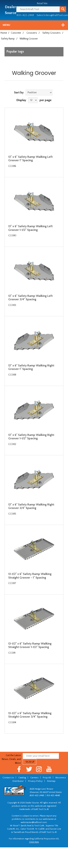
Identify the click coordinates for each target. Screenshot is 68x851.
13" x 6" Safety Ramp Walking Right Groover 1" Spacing (31, 367)
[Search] (63, 9)
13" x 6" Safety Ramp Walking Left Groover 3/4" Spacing (30, 297)
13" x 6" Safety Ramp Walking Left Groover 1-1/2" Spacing (30, 228)
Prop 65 (47, 777)
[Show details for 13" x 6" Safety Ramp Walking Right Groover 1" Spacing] (34, 340)
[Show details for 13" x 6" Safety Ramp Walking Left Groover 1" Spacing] (34, 131)
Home (4, 32)
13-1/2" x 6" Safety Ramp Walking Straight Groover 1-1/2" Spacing (29, 645)
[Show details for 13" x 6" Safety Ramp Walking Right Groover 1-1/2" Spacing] (34, 410)
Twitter (29, 769)
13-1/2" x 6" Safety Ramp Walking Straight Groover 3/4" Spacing (29, 715)
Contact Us (8, 777)
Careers (34, 777)
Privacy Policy (35, 781)
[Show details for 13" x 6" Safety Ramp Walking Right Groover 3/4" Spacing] (34, 479)
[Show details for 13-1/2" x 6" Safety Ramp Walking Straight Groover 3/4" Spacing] (34, 688)
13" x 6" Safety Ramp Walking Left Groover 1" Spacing (30, 158)
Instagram (39, 769)
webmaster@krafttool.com (34, 822)
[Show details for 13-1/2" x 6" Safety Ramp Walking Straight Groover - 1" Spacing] (34, 549)
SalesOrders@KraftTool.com (52, 15)
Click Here (34, 842)
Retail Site (42, 3)
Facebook (19, 769)
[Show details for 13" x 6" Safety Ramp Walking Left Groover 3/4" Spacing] (34, 271)
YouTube (49, 769)
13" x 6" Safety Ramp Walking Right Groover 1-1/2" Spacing (31, 436)
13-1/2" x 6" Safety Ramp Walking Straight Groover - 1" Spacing (29, 575)
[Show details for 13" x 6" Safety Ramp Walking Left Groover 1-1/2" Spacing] (34, 201)
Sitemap (51, 781)
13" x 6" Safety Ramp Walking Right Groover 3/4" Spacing (31, 506)
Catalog (22, 777)
